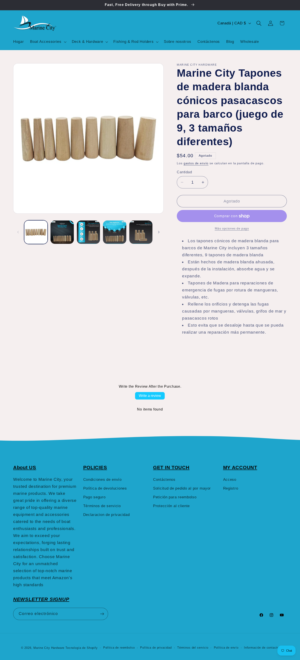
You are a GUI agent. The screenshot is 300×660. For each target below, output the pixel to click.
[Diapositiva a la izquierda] (18, 232)
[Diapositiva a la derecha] (159, 232)
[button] (48, 41)
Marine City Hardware (48, 647)
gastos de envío (196, 163)
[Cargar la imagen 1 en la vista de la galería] (36, 232)
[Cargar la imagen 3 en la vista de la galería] (88, 232)
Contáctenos (164, 479)
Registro (230, 488)
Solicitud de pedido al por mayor (182, 488)
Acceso (229, 479)
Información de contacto (261, 647)
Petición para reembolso (175, 497)
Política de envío (226, 647)
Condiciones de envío (102, 479)
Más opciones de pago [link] (232, 228)
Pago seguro (94, 497)
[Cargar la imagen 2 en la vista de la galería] (62, 232)
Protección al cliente (171, 506)
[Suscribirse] (102, 614)
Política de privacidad (156, 647)
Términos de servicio (102, 506)
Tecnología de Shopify (81, 647)
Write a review (150, 396)
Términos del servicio (192, 647)
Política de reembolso (119, 647)
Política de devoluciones (105, 488)
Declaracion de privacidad (106, 515)
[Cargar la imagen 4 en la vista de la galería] (114, 232)
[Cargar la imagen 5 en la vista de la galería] (141, 232)
